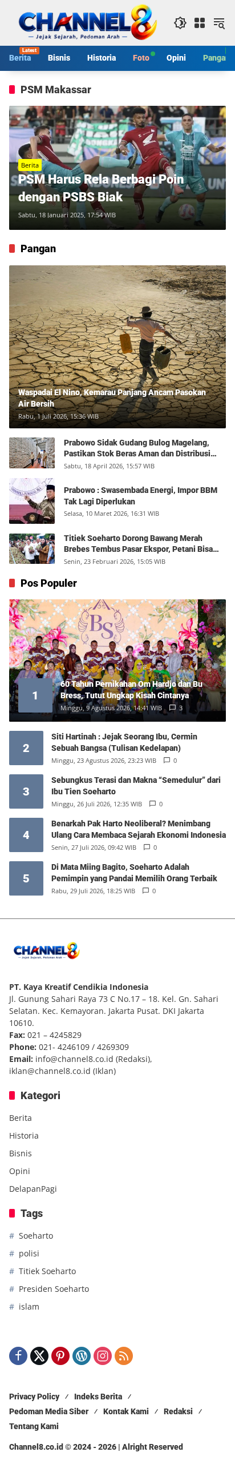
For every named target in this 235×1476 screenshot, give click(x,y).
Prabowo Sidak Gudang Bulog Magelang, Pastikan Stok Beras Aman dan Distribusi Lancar (137, 449)
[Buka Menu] (199, 23)
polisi (29, 1253)
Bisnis (20, 1153)
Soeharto (36, 1235)
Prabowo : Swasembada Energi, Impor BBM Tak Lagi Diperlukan (140, 496)
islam (29, 1306)
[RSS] (124, 1356)
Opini (19, 1170)
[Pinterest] (60, 1356)
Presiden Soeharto (54, 1288)
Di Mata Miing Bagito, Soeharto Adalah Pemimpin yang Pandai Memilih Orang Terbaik (134, 872)
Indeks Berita (98, 1396)
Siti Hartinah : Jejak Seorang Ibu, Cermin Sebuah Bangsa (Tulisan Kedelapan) (124, 742)
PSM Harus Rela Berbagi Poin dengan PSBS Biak (101, 188)
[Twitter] (39, 1356)
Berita (30, 165)
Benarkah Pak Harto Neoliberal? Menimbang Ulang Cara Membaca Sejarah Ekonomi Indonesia (138, 829)
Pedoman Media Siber (48, 1411)
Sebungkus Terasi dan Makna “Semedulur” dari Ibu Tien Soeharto (136, 785)
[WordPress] (81, 1356)
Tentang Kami (34, 1426)
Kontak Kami (126, 1411)
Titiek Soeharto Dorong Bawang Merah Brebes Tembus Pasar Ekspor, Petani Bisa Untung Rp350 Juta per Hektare (138, 544)
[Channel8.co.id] (85, 22)
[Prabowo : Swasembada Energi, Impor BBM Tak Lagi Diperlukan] (32, 501)
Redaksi (178, 1411)
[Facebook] (18, 1356)
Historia (24, 1135)
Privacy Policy (34, 1396)
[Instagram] (103, 1356)
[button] (180, 23)
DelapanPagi (33, 1188)
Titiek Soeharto (47, 1271)
